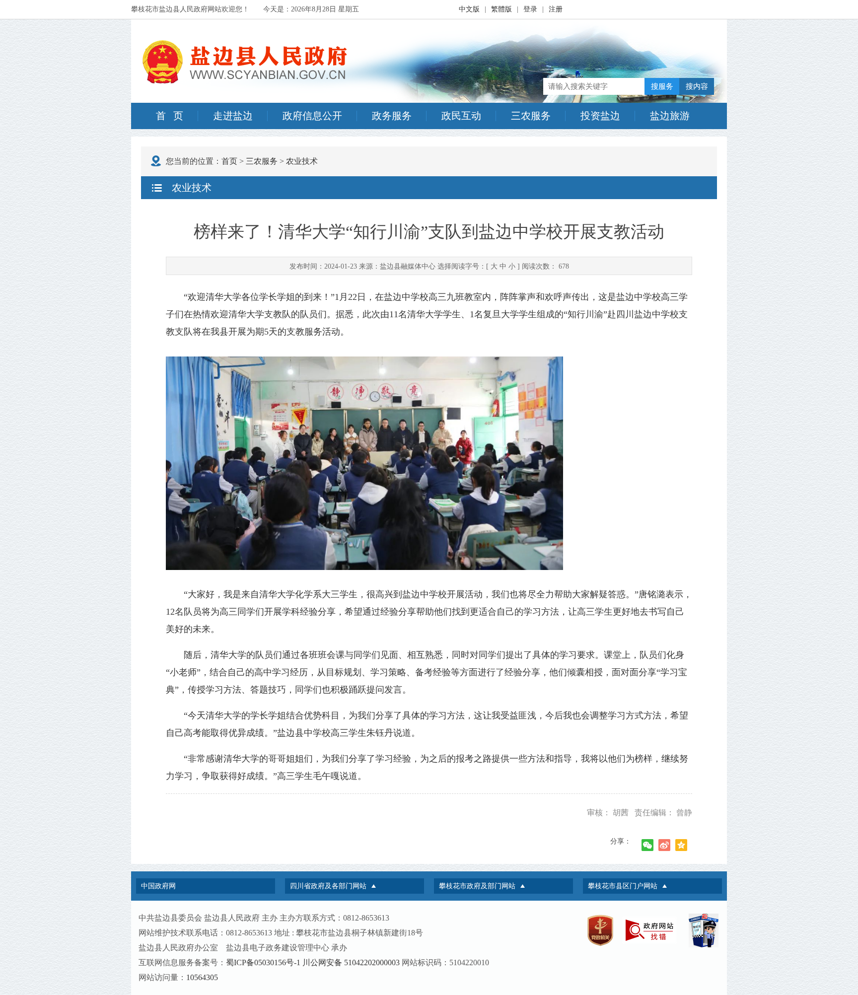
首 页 (169, 115)
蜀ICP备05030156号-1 (263, 962)
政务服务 (392, 115)
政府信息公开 (312, 115)
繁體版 (501, 9)
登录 (530, 9)
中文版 (469, 9)
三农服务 (531, 115)
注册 (556, 9)
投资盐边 (600, 115)
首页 (229, 161)
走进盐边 (233, 115)
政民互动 (461, 115)
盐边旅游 (670, 115)
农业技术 (302, 161)
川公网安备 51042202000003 (351, 962)
